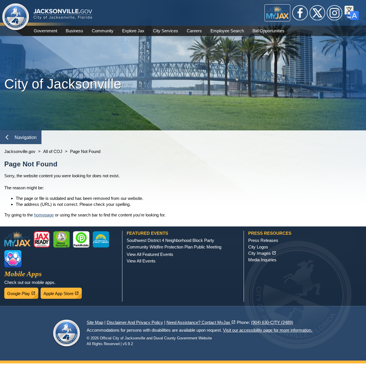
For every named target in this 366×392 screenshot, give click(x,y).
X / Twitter (317, 12)
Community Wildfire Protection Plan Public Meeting (174, 246)
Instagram (334, 12)
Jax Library (101, 239)
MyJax (277, 12)
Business (74, 30)
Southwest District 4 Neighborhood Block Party (170, 240)
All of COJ (52, 151)
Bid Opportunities (268, 30)
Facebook (300, 12)
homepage (44, 214)
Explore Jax (133, 30)
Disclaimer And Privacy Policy (135, 322)
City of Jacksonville (15, 17)
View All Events (141, 260)
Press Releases (263, 240)
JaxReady (41, 239)
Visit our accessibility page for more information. (267, 330)
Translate (351, 12)
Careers (194, 30)
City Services (165, 30)
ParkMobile (81, 239)
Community (103, 30)
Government (45, 30)
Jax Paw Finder (12, 258)
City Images (262, 253)
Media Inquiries (262, 259)
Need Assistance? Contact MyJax (201, 322)
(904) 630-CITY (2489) (272, 322)
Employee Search (227, 30)
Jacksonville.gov (19, 151)
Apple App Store (62, 292)
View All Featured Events (150, 254)
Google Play (22, 292)
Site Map (95, 322)
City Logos (258, 246)
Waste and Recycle (61, 239)
